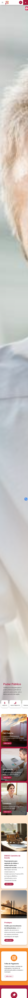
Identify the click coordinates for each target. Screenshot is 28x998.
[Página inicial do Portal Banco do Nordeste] (7, 2)
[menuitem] (4, 704)
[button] (26, 8)
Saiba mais (7, 743)
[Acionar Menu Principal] (2, 2)
